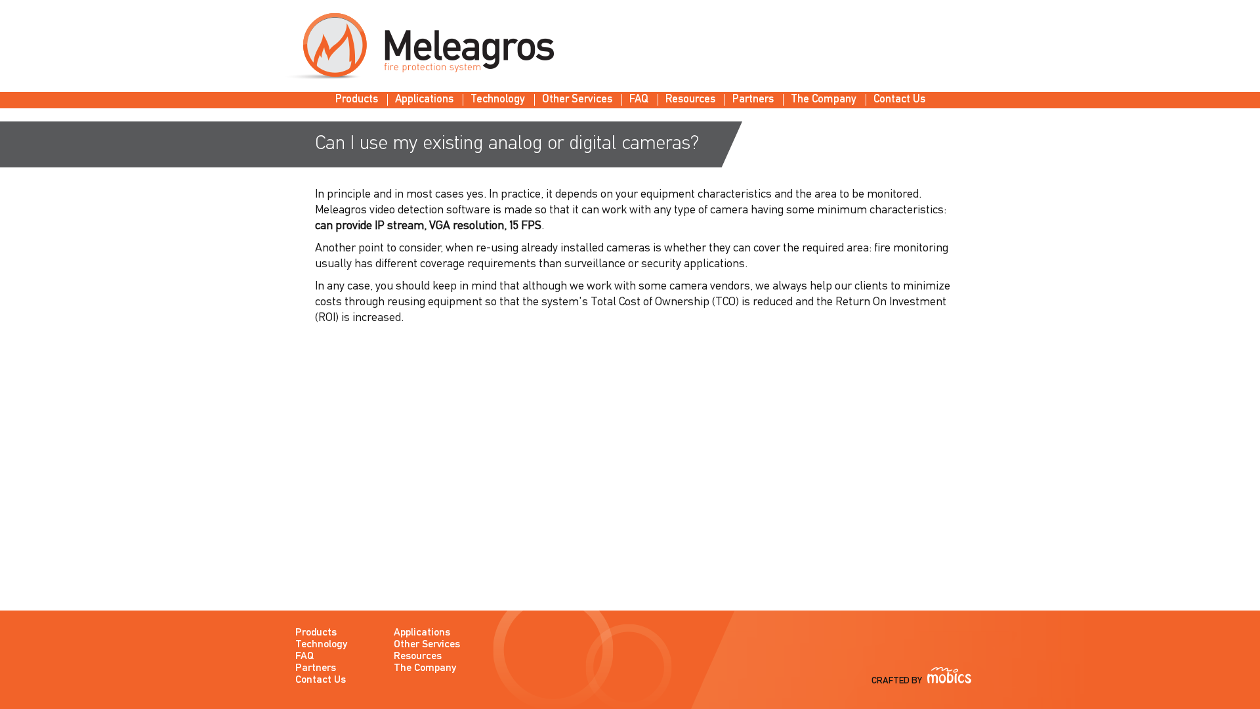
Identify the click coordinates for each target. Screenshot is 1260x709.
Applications (424, 99)
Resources (690, 99)
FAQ (638, 99)
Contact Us (899, 99)
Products (356, 99)
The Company (823, 99)
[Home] (418, 46)
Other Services (577, 99)
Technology (498, 99)
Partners (753, 99)
